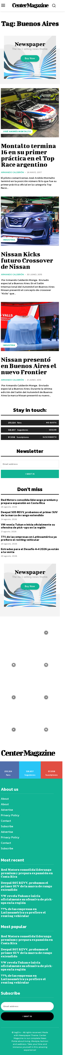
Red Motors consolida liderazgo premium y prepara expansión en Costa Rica (29, 501)
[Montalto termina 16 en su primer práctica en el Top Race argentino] (30, 112)
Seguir (53, 429)
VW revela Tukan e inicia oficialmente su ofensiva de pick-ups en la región (28, 526)
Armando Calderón (12, 172)
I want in (29, 473)
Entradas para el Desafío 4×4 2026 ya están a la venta (30, 550)
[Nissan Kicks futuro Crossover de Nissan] (30, 221)
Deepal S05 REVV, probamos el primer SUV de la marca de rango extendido (29, 513)
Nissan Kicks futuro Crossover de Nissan (27, 260)
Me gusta (51, 422)
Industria (9, 239)
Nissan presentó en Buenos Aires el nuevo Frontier (29, 365)
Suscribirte (50, 437)
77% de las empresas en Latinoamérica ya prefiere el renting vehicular (29, 538)
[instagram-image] (46, 632)
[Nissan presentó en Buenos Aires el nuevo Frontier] (30, 326)
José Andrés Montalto (17, 131)
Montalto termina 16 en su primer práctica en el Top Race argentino (28, 155)
